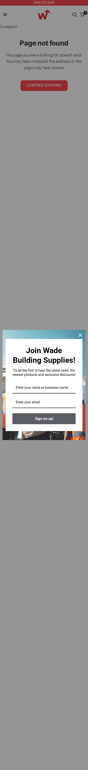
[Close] (80, 335)
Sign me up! (44, 419)
